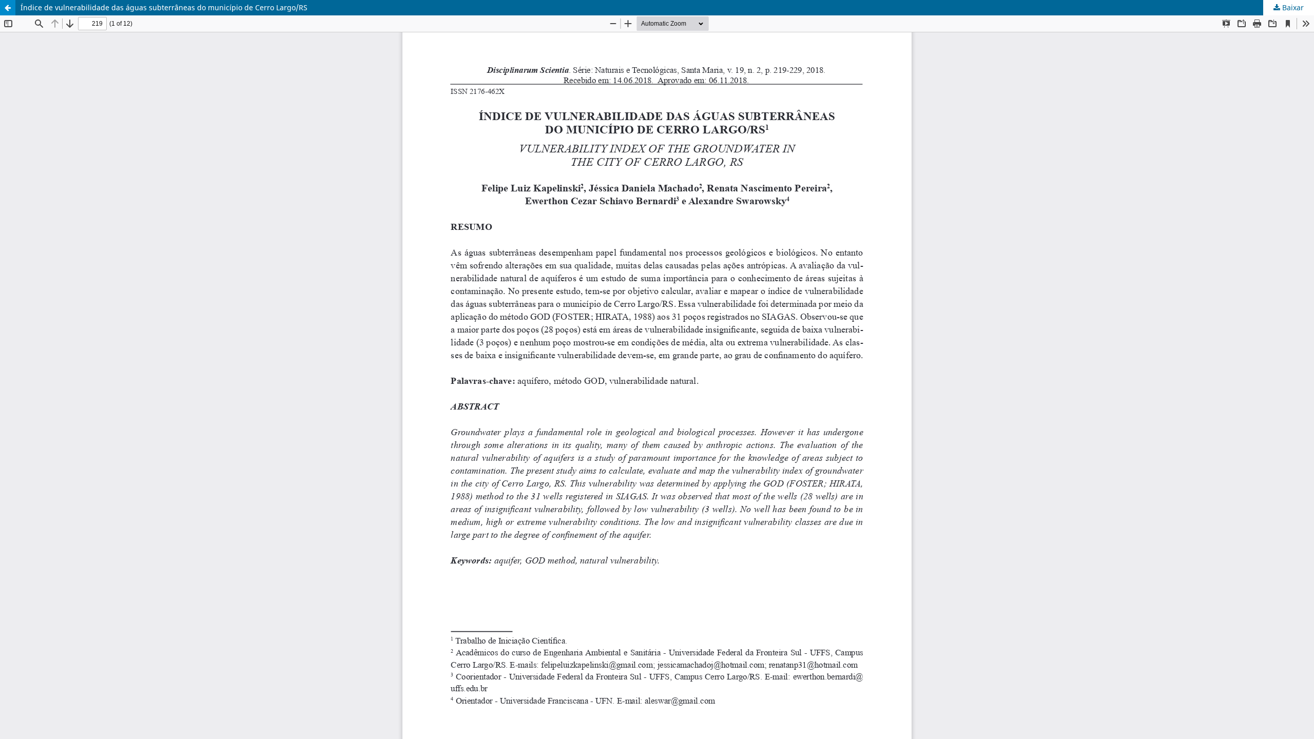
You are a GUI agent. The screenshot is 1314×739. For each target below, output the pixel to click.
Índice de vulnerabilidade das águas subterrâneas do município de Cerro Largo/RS (164, 7)
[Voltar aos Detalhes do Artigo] (7, 7)
